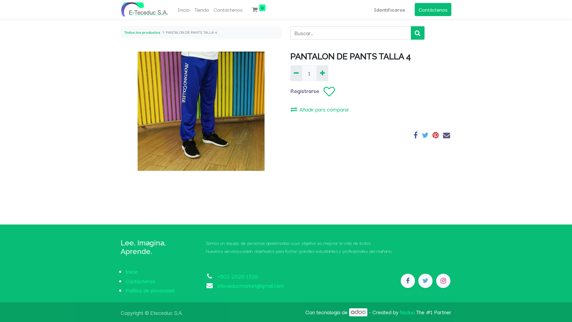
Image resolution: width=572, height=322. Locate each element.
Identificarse (389, 9)
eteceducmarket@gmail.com (250, 285)
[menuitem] (183, 9)
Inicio (131, 271)
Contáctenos (433, 9)
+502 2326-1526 (237, 276)
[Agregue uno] (322, 73)
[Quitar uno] (296, 73)
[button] (329, 91)
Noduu (407, 312)
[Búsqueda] (418, 33)
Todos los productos (142, 32)
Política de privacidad (149, 290)
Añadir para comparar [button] (324, 109)
